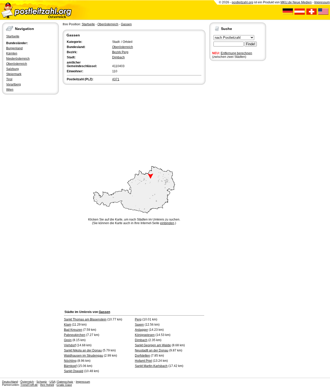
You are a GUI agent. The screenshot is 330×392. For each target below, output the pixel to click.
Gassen (126, 24)
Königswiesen (145, 335)
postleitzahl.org (242, 2)
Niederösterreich (18, 58)
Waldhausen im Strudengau (83, 355)
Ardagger (141, 330)
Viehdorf (70, 345)
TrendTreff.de (29, 384)
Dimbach (118, 57)
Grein (68, 340)
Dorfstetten (142, 355)
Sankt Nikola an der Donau (83, 350)
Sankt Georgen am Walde (153, 345)
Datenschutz (65, 381)
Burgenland (14, 48)
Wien (9, 89)
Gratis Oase (64, 384)
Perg (138, 319)
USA (52, 381)
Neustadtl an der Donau (151, 350)
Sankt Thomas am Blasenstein (85, 319)
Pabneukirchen (74, 335)
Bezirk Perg (120, 52)
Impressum (322, 2)
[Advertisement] (134, 124)
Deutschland (10, 381)
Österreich (27, 381)
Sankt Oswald (73, 371)
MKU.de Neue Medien (296, 2)
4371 (115, 79)
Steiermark (13, 74)
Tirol (9, 79)
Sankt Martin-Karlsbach (151, 366)
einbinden (167, 223)
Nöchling (70, 361)
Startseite (12, 36)
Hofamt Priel (143, 361)
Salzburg (12, 69)
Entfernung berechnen (236, 53)
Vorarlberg (13, 84)
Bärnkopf (70, 366)
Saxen (139, 324)
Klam (67, 324)
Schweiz (41, 381)
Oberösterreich (16, 64)
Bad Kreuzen (73, 330)
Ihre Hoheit (47, 384)
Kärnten (11, 53)
